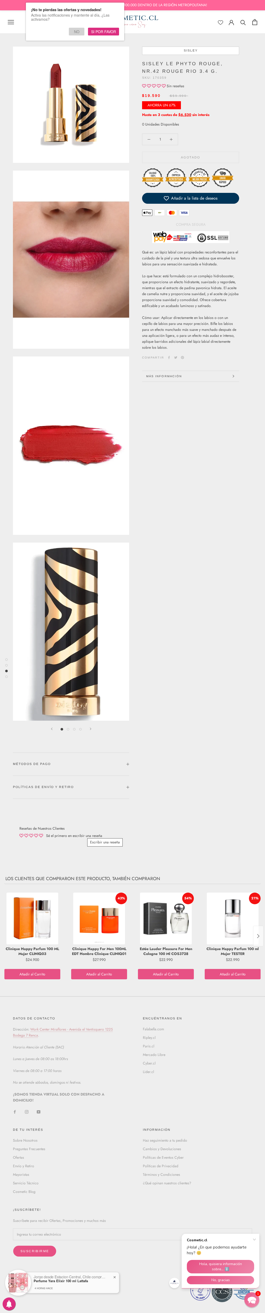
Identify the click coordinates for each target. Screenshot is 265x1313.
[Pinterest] (182, 357)
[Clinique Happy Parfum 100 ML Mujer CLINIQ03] (32, 918)
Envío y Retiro (23, 1166)
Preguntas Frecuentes (29, 1148)
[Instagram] (26, 1111)
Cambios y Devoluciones (162, 1148)
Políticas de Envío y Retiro (43, 787)
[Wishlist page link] (220, 22)
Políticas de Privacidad (160, 1166)
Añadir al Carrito (32, 974)
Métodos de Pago (32, 764)
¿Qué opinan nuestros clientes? (167, 1183)
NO (76, 31)
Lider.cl (148, 1071)
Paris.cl (148, 1046)
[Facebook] (169, 357)
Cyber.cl (149, 1063)
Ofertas (18, 1157)
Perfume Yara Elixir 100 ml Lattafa (61, 1281)
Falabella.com (153, 1029)
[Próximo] (90, 729)
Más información (164, 376)
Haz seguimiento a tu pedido (165, 1140)
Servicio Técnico (26, 1183)
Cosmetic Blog (24, 1191)
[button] (154, 86)
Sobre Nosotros (25, 1140)
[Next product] (258, 936)
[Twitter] (175, 357)
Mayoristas (21, 1174)
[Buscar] (243, 22)
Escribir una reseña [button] (105, 842)
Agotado (190, 157)
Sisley (191, 50)
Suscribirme (34, 1251)
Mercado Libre (154, 1054)
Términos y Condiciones (161, 1174)
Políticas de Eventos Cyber (163, 1157)
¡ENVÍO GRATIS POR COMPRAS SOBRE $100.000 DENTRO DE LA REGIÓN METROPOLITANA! (132, 5)
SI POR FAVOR (103, 31)
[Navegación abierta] (11, 22)
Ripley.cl (149, 1037)
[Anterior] (52, 729)
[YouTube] (38, 1111)
